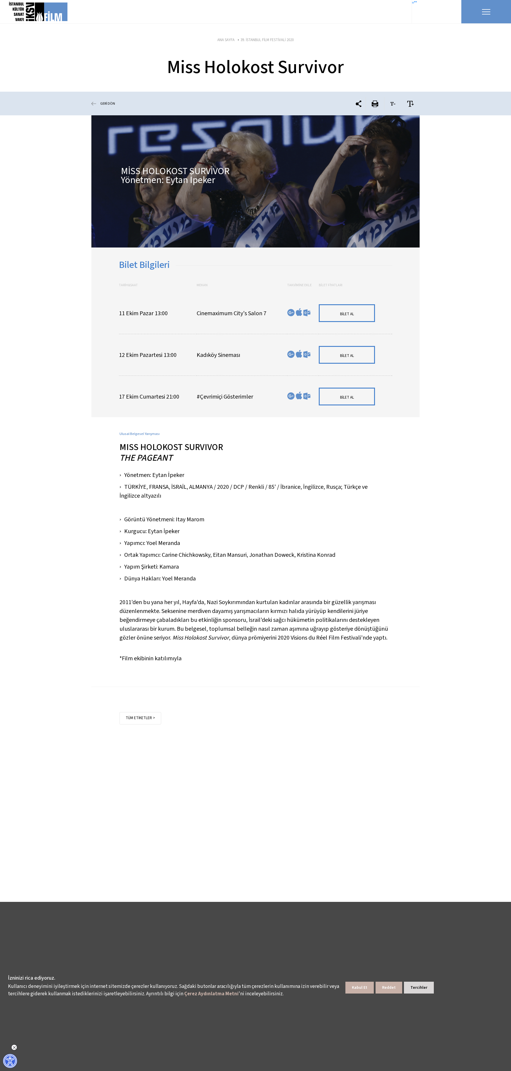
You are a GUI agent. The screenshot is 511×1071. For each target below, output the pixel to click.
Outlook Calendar (307, 312)
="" (414, 3)
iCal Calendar (299, 312)
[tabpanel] (255, 181)
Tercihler (418, 988)
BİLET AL (347, 314)
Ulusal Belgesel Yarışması (139, 433)
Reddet (389, 988)
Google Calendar (291, 312)
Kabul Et (359, 988)
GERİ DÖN (107, 103)
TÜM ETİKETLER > (140, 718)
